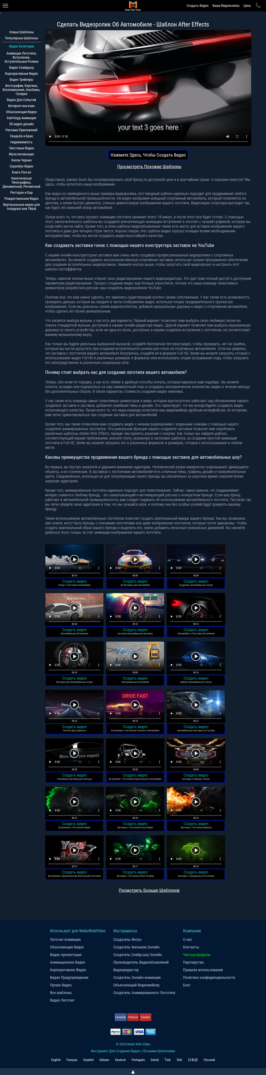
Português (138, 1060)
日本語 (193, 1060)
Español (88, 1060)
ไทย (168, 1060)
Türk (179, 1060)
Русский (209, 1060)
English (56, 1060)
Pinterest (133, 1017)
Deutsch (120, 1060)
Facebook (120, 1017)
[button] (74, 561)
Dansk (155, 1060)
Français (72, 1060)
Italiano (104, 1060)
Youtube (145, 1017)
